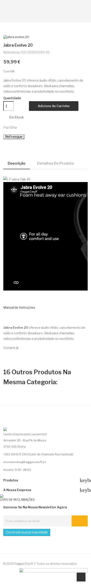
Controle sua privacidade (27, 532)
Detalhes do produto (55, 163)
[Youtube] (29, 423)
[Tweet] (31, 127)
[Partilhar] (22, 127)
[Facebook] (21, 423)
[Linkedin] (13, 423)
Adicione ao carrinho (54, 106)
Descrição (16, 163)
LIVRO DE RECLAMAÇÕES (17, 499)
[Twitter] (4, 423)
